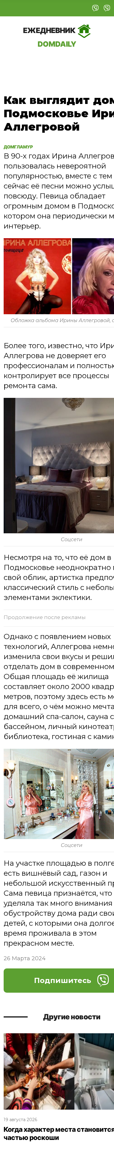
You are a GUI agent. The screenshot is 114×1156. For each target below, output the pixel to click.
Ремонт (44, 61)
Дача (16, 61)
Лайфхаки (82, 61)
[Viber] (95, 8)
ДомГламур (23, 146)
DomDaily (50, 37)
